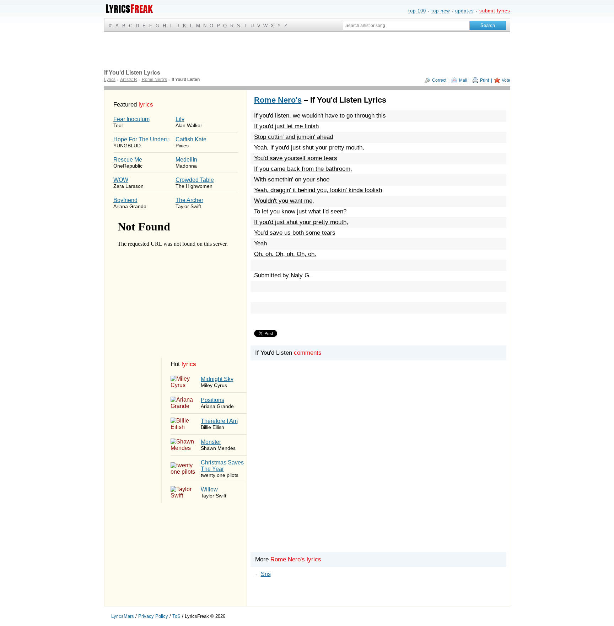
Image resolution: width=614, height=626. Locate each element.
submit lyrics (494, 10)
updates (464, 10)
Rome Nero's (278, 100)
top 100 (417, 10)
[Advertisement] (378, 468)
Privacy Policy (153, 616)
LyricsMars (122, 616)
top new (440, 10)
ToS (176, 616)
